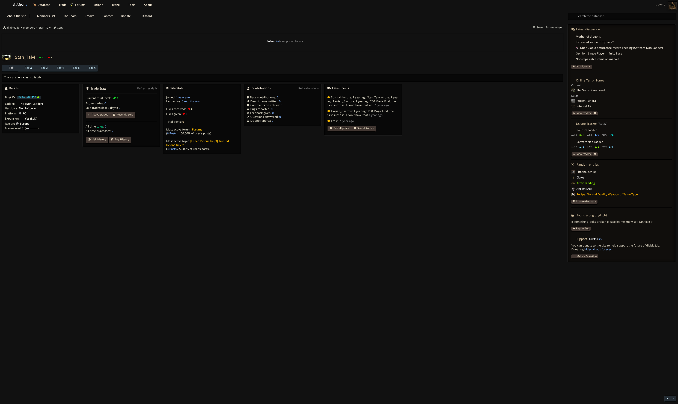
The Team (70, 16)
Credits (89, 16)
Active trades (99, 114)
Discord (146, 16)
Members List (45, 16)
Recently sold (124, 114)
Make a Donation (587, 256)
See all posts (341, 128)
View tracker (583, 113)
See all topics (365, 128)
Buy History (121, 139)
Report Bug (582, 228)
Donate (125, 16)
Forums (197, 129)
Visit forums (583, 66)
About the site (16, 16)
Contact (107, 16)
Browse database (586, 201)
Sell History (99, 139)
